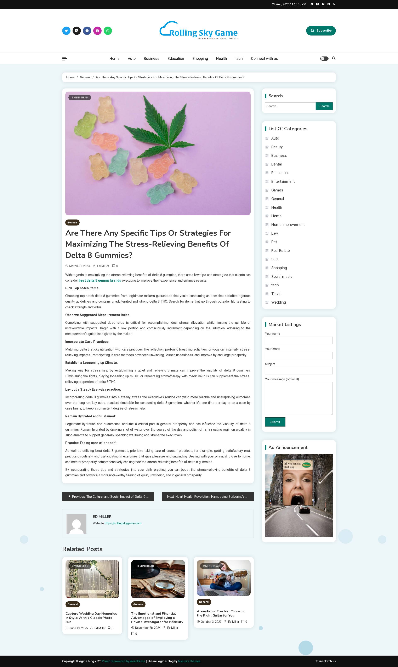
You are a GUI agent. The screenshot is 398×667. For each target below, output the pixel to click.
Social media (281, 276)
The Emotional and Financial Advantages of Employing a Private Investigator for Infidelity (157, 618)
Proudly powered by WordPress (124, 661)
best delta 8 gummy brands (100, 280)
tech (239, 58)
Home (114, 58)
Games (277, 190)
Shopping (200, 58)
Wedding (278, 302)
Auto (132, 58)
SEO (274, 259)
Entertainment (283, 181)
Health (221, 58)
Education (176, 58)
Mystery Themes (189, 661)
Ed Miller (103, 266)
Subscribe (324, 30)
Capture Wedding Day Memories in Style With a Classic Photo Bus (91, 618)
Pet (274, 242)
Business (151, 58)
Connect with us (264, 58)
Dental (276, 164)
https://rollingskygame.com (123, 523)
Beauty (277, 147)
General (72, 222)
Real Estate (280, 250)
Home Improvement (288, 224)
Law (274, 233)
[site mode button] (324, 58)
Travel (276, 294)
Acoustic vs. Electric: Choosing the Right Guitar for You (221, 613)
